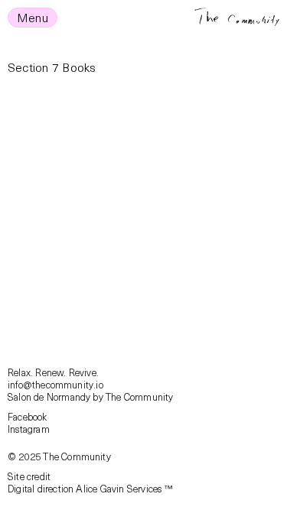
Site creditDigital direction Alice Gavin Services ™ (90, 482)
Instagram (29, 428)
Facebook (27, 416)
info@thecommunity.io (55, 384)
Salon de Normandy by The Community (91, 396)
